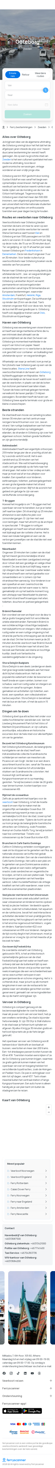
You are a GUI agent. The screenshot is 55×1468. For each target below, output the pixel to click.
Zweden (42, 127)
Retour (25, 74)
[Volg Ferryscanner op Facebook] (4, 1373)
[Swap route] (45, 90)
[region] (27, 1129)
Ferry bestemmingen (21, 127)
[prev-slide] (11, 1308)
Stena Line (23, 368)
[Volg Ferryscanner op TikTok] (18, 1373)
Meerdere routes (40, 75)
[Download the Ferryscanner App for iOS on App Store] (12, 1411)
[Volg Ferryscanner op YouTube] (32, 1373)
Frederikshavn (32, 250)
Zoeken (27, 114)
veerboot (7, 802)
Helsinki (31, 295)
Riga (38, 295)
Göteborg (45, 372)
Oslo (42, 312)
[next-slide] (44, 1308)
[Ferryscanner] (27, 1460)
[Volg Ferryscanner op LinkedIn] (25, 1373)
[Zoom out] (48, 1112)
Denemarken (9, 254)
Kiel (37, 233)
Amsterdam (8, 295)
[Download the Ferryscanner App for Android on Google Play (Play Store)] (32, 1411)
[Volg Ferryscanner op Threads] (39, 1373)
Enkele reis (12, 75)
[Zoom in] (48, 1107)
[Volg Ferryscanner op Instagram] (11, 1373)
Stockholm (8, 298)
